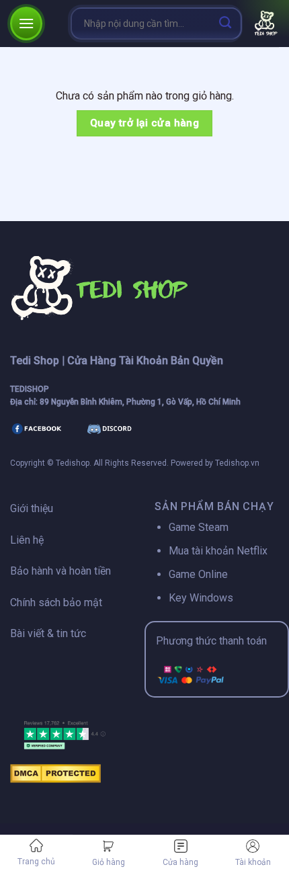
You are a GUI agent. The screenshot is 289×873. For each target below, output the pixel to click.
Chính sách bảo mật (56, 602)
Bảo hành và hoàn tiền (60, 571)
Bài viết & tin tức (48, 633)
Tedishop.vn (237, 463)
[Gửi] (225, 23)
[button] (26, 23)
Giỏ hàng (108, 862)
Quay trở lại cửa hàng (145, 123)
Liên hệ (27, 540)
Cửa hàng (180, 862)
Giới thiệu (31, 508)
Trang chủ (36, 861)
